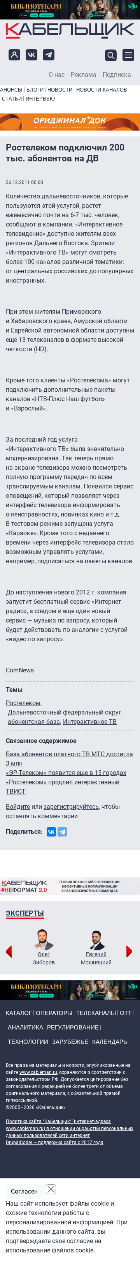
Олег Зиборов (44, 958)
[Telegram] (62, 832)
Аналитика (25, 1027)
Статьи (12, 98)
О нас (57, 74)
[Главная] (70, 31)
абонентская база (34, 721)
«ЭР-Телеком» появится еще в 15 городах (66, 772)
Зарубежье (70, 1041)
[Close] (51, 1189)
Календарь (109, 1041)
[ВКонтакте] (51, 832)
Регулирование (73, 1027)
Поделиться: (24, 831)
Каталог (19, 1012)
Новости (59, 89)
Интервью (40, 98)
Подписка (117, 74)
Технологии (28, 1041)
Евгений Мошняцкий (96, 958)
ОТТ (125, 1012)
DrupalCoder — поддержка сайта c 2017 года (54, 1142)
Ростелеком (23, 703)
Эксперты (25, 913)
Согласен (24, 1191)
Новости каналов (101, 89)
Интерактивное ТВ (90, 721)
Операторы (54, 1012)
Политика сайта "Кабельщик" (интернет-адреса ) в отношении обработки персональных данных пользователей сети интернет (69, 1128)
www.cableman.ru (38, 1072)
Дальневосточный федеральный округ (64, 712)
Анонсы (11, 89)
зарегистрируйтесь (71, 806)
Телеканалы (96, 1012)
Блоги (35, 89)
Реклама (83, 74)
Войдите (18, 806)
